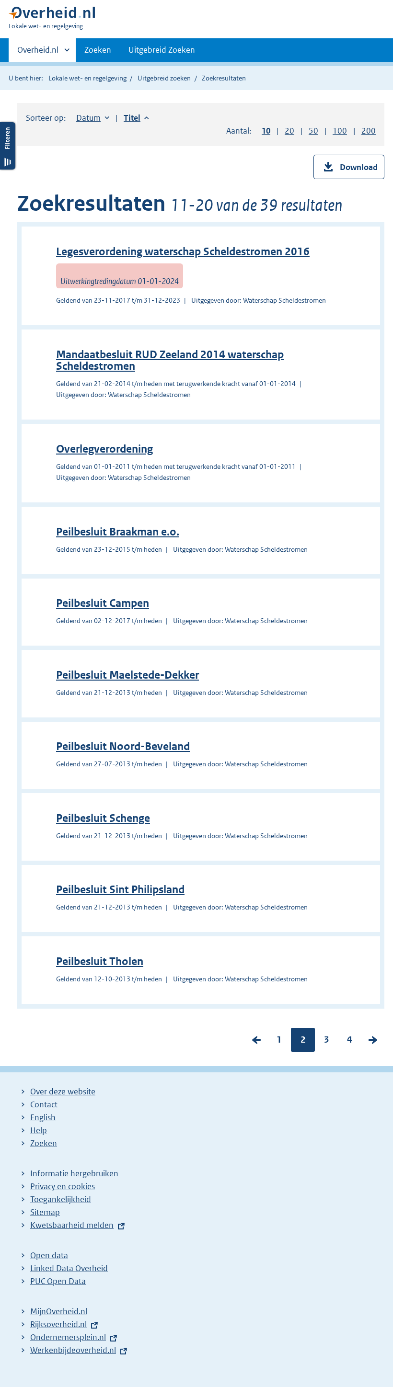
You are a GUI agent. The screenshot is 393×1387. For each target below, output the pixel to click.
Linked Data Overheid (69, 1268)
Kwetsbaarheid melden (72, 1225)
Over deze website (62, 1091)
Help (38, 1130)
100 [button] (340, 130)
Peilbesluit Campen (102, 603)
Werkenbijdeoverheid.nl (73, 1350)
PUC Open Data (58, 1281)
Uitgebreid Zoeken (161, 50)
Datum (92, 118)
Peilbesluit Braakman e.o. (117, 531)
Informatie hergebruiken (74, 1173)
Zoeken (97, 50)
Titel (136, 118)
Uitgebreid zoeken (164, 78)
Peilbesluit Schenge (103, 818)
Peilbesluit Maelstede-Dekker (127, 675)
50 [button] (313, 130)
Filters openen (7, 146)
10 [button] (266, 130)
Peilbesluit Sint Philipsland (120, 889)
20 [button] (289, 130)
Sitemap (45, 1212)
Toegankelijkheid (60, 1199)
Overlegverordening (104, 449)
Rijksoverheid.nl (58, 1324)
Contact (44, 1104)
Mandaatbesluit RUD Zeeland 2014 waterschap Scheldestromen (170, 360)
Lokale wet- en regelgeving (87, 78)
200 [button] (368, 130)
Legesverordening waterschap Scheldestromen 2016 (183, 251)
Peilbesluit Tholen (99, 961)
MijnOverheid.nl (58, 1311)
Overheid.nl (37, 53)
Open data (49, 1255)
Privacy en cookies (62, 1186)
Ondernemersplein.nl (68, 1337)
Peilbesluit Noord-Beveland (123, 746)
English (43, 1117)
